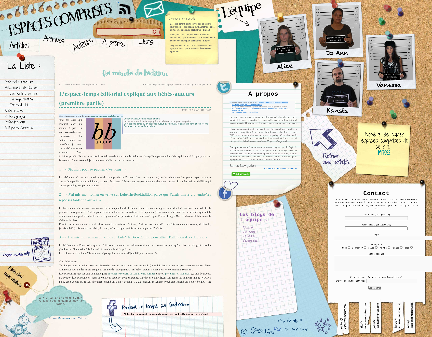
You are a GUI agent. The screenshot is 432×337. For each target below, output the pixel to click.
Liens (146, 44)
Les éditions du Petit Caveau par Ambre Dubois (82, 84)
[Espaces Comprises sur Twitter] (226, 89)
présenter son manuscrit (177, 273)
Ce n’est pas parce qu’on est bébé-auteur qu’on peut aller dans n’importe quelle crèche (166, 123)
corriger (151, 273)
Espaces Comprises (21, 127)
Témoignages (17, 116)
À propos (114, 44)
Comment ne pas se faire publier (245, 112)
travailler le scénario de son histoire (126, 273)
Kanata (249, 236)
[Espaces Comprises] (44, 16)
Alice (248, 227)
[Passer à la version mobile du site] (40, 250)
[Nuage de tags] (18, 281)
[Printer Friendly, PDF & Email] (241, 175)
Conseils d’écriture (20, 82)
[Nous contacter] (154, 9)
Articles (21, 44)
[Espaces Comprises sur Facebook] (226, 193)
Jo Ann (208, 109)
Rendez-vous (16, 122)
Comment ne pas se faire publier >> (280, 168)
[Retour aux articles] (329, 148)
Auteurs (81, 44)
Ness (277, 330)
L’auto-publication (21, 99)
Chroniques (15, 110)
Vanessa (250, 241)
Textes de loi (19, 104)
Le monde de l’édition (22, 87)
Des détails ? (290, 321)
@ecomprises (65, 318)
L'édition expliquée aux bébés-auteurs (273, 102)
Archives (52, 44)
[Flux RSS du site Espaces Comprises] (127, 7)
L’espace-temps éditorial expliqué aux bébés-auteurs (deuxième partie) (177, 84)
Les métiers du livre (24, 93)
